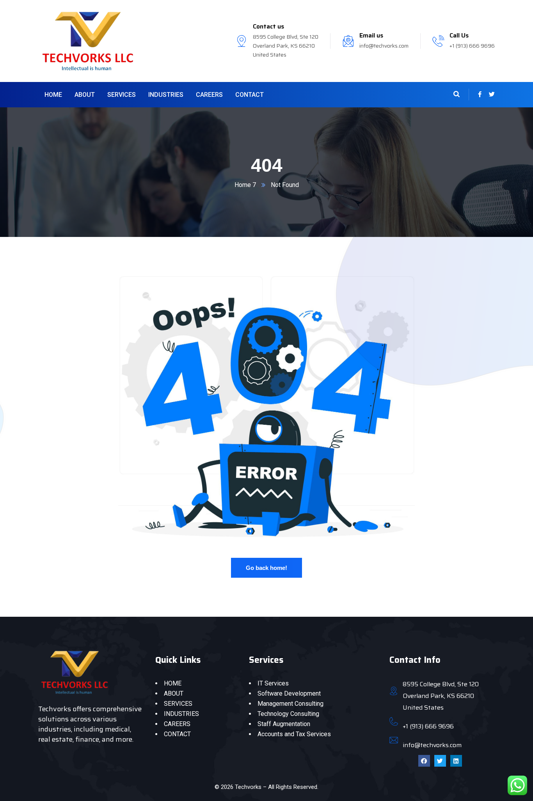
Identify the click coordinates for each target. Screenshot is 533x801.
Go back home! (266, 567)
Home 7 (245, 185)
